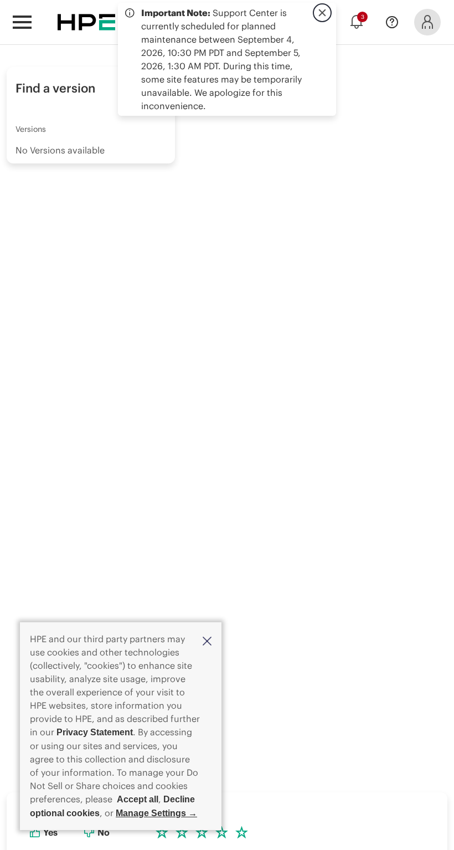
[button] (207, 640)
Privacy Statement (94, 732)
